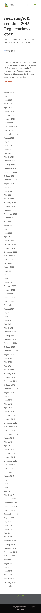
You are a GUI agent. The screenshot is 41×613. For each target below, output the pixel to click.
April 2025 (8, 153)
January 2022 (9, 290)
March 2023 (9, 240)
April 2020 (8, 366)
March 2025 (9, 157)
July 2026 (8, 96)
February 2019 (10, 415)
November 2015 (10, 552)
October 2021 (9, 301)
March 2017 (9, 495)
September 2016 (11, 514)
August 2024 (9, 183)
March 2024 (9, 199)
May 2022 (8, 278)
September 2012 (11, 586)
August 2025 (9, 138)
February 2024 (10, 202)
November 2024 (10, 172)
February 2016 (10, 540)
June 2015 (8, 571)
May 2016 (8, 529)
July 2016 (8, 521)
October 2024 (9, 176)
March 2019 (9, 411)
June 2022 (8, 275)
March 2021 (9, 328)
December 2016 (10, 502)
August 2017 (9, 476)
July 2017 (8, 480)
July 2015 (8, 567)
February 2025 (10, 161)
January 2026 (9, 119)
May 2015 (8, 575)
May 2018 (8, 442)
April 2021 (8, 324)
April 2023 (8, 237)
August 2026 (9, 92)
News (28, 42)
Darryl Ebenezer (12, 39)
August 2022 (9, 267)
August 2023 (9, 225)
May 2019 (8, 404)
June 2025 (8, 145)
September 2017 (11, 472)
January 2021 (9, 335)
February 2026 (10, 115)
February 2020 (10, 373)
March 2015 (9, 578)
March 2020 (9, 369)
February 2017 (10, 499)
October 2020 (9, 347)
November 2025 (10, 126)
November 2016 (10, 506)
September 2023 (11, 221)
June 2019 (8, 400)
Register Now (9, 81)
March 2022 (9, 282)
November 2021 (10, 297)
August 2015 (9, 563)
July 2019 (8, 396)
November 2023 (10, 214)
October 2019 (9, 385)
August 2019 (9, 392)
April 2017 (8, 491)
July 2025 (8, 142)
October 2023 (9, 218)
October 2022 (9, 259)
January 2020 (9, 377)
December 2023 (10, 210)
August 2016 (9, 518)
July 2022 (8, 271)
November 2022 (10, 256)
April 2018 (8, 445)
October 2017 (9, 468)
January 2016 (9, 544)
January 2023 (9, 248)
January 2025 (9, 164)
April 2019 (8, 407)
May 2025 (8, 149)
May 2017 (8, 487)
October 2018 (9, 430)
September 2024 (11, 180)
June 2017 (8, 483)
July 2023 (8, 229)
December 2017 (10, 461)
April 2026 (8, 107)
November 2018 (10, 426)
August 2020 (9, 354)
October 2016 (9, 510)
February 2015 (10, 582)
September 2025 (11, 134)
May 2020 (8, 362)
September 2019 (11, 388)
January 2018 (9, 457)
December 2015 (10, 548)
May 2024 (8, 195)
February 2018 (10, 453)
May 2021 (8, 320)
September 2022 (11, 263)
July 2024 (8, 187)
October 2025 (9, 130)
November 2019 (10, 381)
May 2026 (8, 104)
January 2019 (9, 419)
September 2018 (11, 434)
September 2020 (11, 350)
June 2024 (8, 191)
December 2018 (10, 423)
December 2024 (10, 168)
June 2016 (8, 525)
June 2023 (8, 233)
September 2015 (11, 559)
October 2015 (9, 556)
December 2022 (10, 252)
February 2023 (10, 244)
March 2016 (9, 537)
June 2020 (8, 358)
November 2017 (10, 464)
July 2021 (8, 313)
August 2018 (9, 438)
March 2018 (9, 449)
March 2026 (9, 111)
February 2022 (10, 286)
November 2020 (10, 343)
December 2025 (10, 123)
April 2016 (8, 533)
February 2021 (10, 332)
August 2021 (9, 309)
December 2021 (10, 294)
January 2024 (9, 206)
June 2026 (8, 100)
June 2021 (8, 316)
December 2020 (10, 339)
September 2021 (11, 305)
